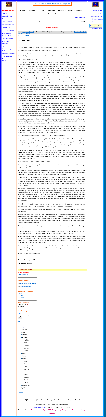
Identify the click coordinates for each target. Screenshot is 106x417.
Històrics (26, 340)
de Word (21, 297)
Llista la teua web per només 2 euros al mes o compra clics (52, 3)
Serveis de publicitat (8, 24)
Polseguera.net (66, 410)
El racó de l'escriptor (8, 30)
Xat (3, 46)
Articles (27, 35)
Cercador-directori (96, 28)
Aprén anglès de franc (8, 53)
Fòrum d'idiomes (7, 56)
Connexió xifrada (7, 16)
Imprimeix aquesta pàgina (28, 283)
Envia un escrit (31, 10)
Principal (4, 13)
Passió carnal (28, 380)
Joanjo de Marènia (28, 32)
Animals (26, 364)
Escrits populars (51, 10)
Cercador (99, 13)
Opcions (27, 33)
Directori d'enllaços (8, 36)
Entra (76, 17)
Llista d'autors (41, 10)
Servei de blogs (7, 33)
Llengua (26, 348)
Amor (25, 361)
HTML (20, 293)
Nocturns (26, 377)
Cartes (24, 353)
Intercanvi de (6, 42)
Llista (7, 39)
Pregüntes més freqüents (75, 10)
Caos (25, 366)
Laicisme (26, 345)
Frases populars (7, 22)
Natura (26, 374)
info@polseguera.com (40, 407)
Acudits (24, 334)
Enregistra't (82, 17)
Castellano (24, 329)
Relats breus (26, 385)
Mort (25, 372)
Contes (24, 356)
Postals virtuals (97, 10)
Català (21, 35)
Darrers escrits (62, 10)
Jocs (25, 342)
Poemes (24, 358)
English (23, 388)
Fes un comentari (23, 274)
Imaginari (26, 369)
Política (26, 350)
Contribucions (6, 27)
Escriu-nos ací (6, 19)
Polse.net (52, 413)
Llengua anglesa (97, 19)
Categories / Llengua (51, 13)
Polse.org (82, 410)
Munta (20, 321)
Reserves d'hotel (97, 22)
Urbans (26, 382)
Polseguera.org (56, 410)
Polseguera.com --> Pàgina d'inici (41, 410)
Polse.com (75, 410)
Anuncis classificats (96, 16)
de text (20, 295)
